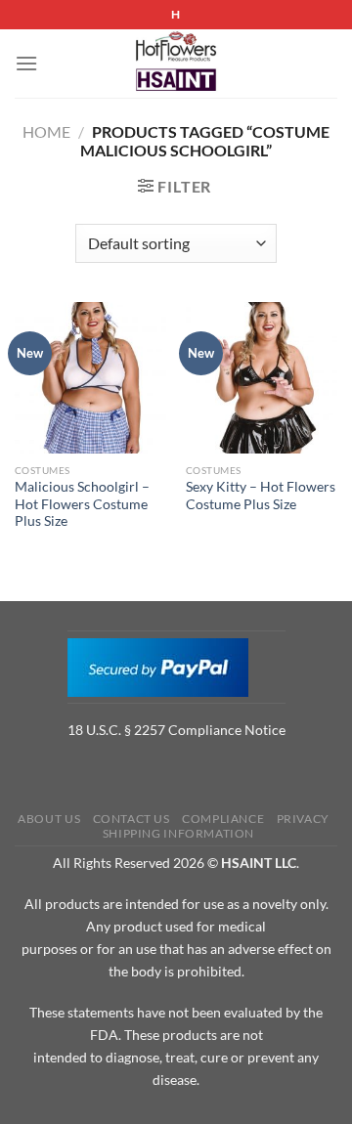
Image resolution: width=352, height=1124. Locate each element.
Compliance (223, 818)
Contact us (131, 818)
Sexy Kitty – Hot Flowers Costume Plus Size (260, 495)
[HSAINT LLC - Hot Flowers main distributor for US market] (176, 63)
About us (49, 818)
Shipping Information (178, 833)
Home (46, 131)
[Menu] (26, 63)
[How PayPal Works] (157, 665)
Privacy (303, 818)
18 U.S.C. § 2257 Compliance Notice (176, 729)
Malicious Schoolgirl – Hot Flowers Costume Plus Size (82, 504)
